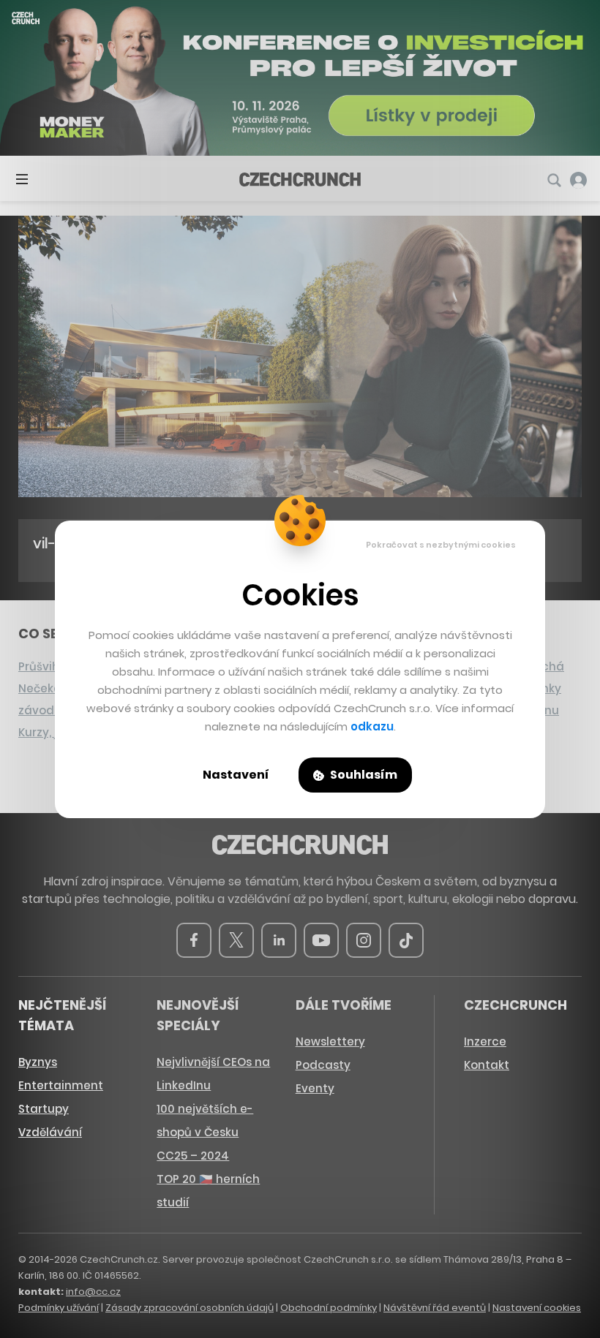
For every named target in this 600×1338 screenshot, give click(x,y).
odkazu (372, 726)
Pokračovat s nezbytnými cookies (441, 545)
